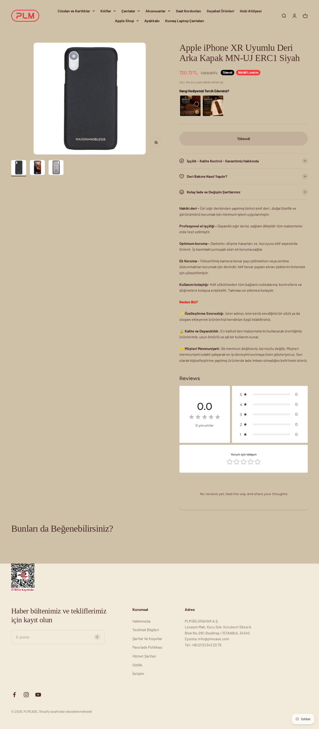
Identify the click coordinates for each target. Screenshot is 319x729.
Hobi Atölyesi (251, 11)
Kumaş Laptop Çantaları (184, 20)
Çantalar (128, 11)
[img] (204, 417)
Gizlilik (137, 665)
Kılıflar (105, 11)
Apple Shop (124, 20)
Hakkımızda (141, 621)
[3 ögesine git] (56, 168)
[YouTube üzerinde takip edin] (38, 694)
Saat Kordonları (188, 11)
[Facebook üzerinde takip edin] (14, 694)
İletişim (138, 673)
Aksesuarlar (155, 11)
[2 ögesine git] (37, 168)
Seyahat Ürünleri (220, 11)
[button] (270, 394)
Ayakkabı (152, 20)
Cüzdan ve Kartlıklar (74, 11)
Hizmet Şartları (144, 656)
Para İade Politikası (147, 647)
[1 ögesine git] (18, 168)
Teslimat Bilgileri (145, 629)
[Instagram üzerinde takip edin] (26, 694)
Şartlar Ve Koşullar (147, 638)
